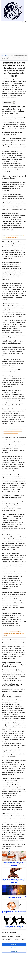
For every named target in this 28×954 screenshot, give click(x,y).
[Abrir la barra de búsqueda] (23, 22)
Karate (6, 55)
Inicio (2, 55)
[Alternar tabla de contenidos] (13, 102)
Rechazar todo (14, 951)
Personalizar (14, 947)
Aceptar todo (14, 944)
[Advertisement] (14, 39)
